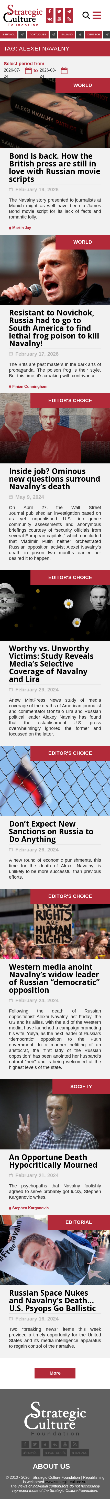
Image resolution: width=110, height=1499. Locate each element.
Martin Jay (21, 227)
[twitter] (59, 11)
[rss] (69, 19)
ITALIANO (67, 34)
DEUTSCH (93, 34)
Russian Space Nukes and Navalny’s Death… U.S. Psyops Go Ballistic (52, 1301)
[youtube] (59, 19)
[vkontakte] (49, 19)
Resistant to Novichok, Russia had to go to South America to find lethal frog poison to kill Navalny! (54, 329)
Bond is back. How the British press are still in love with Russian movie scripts (54, 168)
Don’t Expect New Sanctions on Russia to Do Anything (51, 832)
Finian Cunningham (29, 386)
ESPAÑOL (9, 34)
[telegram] (69, 11)
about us (51, 1466)
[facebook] (49, 11)
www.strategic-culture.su (65, 1482)
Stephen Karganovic (30, 1208)
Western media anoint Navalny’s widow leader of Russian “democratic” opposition (54, 979)
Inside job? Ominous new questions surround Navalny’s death (54, 479)
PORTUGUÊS (38, 34)
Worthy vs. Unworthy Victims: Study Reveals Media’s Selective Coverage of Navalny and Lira (51, 664)
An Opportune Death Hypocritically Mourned (53, 1161)
